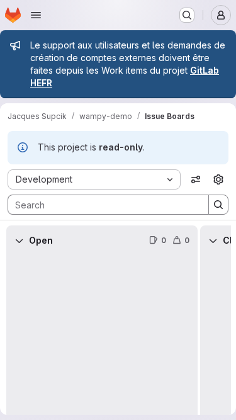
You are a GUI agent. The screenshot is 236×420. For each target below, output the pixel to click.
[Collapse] (18, 240)
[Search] (218, 205)
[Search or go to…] (186, 15)
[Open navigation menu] (36, 15)
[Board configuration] (218, 179)
